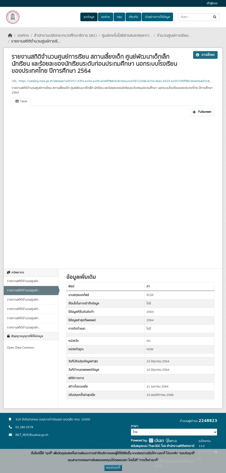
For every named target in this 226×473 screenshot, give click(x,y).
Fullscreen (204, 112)
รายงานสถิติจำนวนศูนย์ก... (23, 281)
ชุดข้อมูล (88, 17)
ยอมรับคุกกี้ (113, 467)
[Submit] (215, 17)
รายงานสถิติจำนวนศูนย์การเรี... (35, 41)
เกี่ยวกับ (133, 17)
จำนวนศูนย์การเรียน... (174, 35)
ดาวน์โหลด (208, 55)
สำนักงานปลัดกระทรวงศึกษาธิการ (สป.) (65, 35)
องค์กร (105, 17)
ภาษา (134, 426)
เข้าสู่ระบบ (212, 3)
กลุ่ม (119, 17)
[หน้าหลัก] (10, 35)
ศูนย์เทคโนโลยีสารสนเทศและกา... (127, 35)
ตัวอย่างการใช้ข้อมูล (157, 17)
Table (23, 101)
